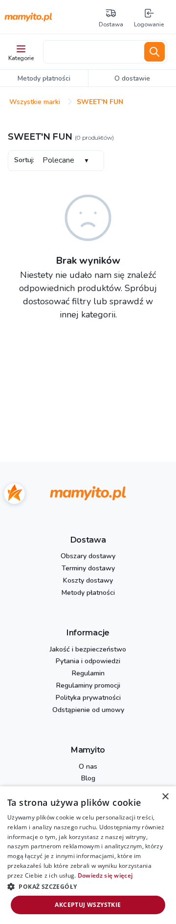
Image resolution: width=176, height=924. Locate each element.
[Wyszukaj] (154, 52)
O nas (88, 767)
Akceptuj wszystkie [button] (88, 905)
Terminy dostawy (88, 569)
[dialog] (88, 855)
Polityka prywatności (88, 698)
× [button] (165, 796)
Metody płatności (88, 593)
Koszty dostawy (88, 581)
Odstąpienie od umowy (88, 710)
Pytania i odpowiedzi (88, 661)
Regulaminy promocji (88, 686)
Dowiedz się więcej (105, 875)
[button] (88, 886)
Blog (88, 779)
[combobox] (92, 52)
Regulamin (88, 674)
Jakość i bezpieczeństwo (88, 650)
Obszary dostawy (88, 556)
